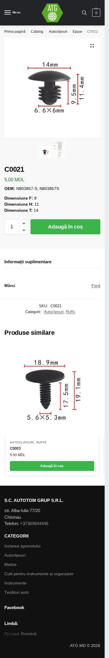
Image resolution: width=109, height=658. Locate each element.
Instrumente (15, 583)
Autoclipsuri (58, 32)
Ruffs (70, 312)
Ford (96, 285)
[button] (23, 223)
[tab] (52, 262)
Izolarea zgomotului (22, 546)
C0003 (15, 448)
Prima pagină (15, 32)
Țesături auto (16, 592)
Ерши (77, 32)
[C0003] (52, 389)
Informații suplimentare (27, 261)
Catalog (37, 32)
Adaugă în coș (65, 227)
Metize (10, 564)
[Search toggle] (84, 12)
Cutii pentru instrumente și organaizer (39, 573)
